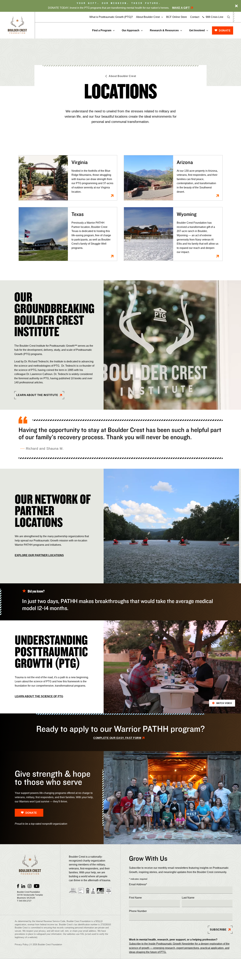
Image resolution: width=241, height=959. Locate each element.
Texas (77, 214)
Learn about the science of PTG (39, 696)
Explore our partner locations (39, 555)
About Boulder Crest (148, 17)
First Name (135, 897)
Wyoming (186, 214)
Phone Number (138, 911)
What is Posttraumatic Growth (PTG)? (111, 17)
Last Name (188, 897)
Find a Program (101, 30)
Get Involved (197, 30)
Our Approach (130, 30)
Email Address (138, 884)
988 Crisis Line (214, 17)
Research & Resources (164, 30)
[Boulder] (17, 25)
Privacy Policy (22, 944)
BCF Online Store (176, 17)
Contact (194, 17)
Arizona (185, 162)
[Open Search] (228, 17)
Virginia (79, 162)
